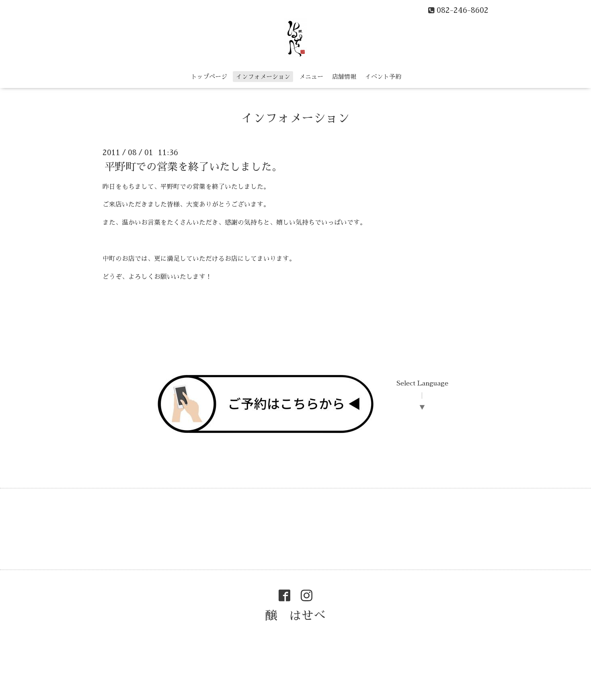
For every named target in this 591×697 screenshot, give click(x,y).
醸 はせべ (295, 616)
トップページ (209, 77)
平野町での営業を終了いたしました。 (193, 166)
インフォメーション (263, 77)
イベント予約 (383, 77)
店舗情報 (344, 77)
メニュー (311, 77)
